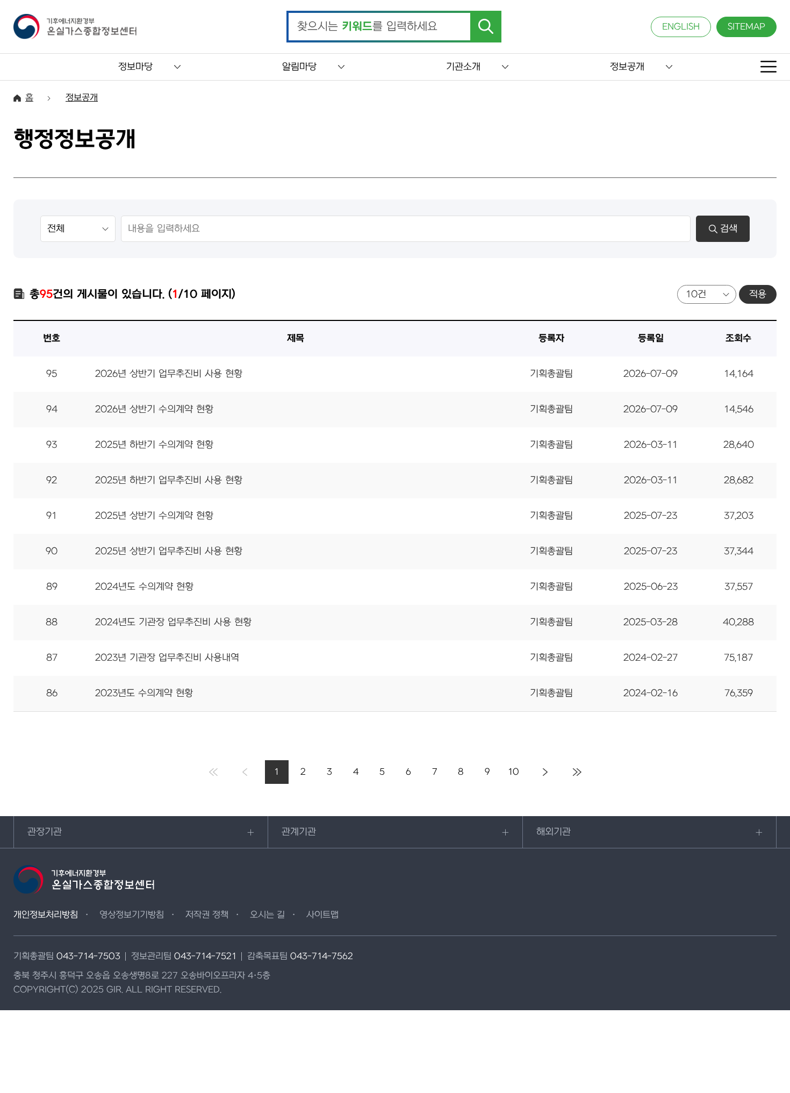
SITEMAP (746, 27)
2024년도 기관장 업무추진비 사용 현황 (173, 622)
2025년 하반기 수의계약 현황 (154, 445)
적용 (757, 294)
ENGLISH (681, 27)
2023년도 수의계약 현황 (144, 693)
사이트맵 (322, 915)
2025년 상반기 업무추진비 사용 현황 (168, 551)
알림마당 (299, 67)
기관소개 (463, 67)
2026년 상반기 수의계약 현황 (154, 409)
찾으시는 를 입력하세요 (367, 27)
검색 (728, 229)
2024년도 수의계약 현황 (144, 587)
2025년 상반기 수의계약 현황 (154, 516)
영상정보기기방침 (131, 915)
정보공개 (627, 67)
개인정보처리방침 (45, 915)
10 (513, 772)
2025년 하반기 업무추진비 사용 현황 (168, 480)
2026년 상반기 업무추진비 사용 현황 (168, 374)
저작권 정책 (206, 915)
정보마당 (135, 67)
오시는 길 (267, 915)
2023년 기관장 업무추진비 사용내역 (167, 658)
